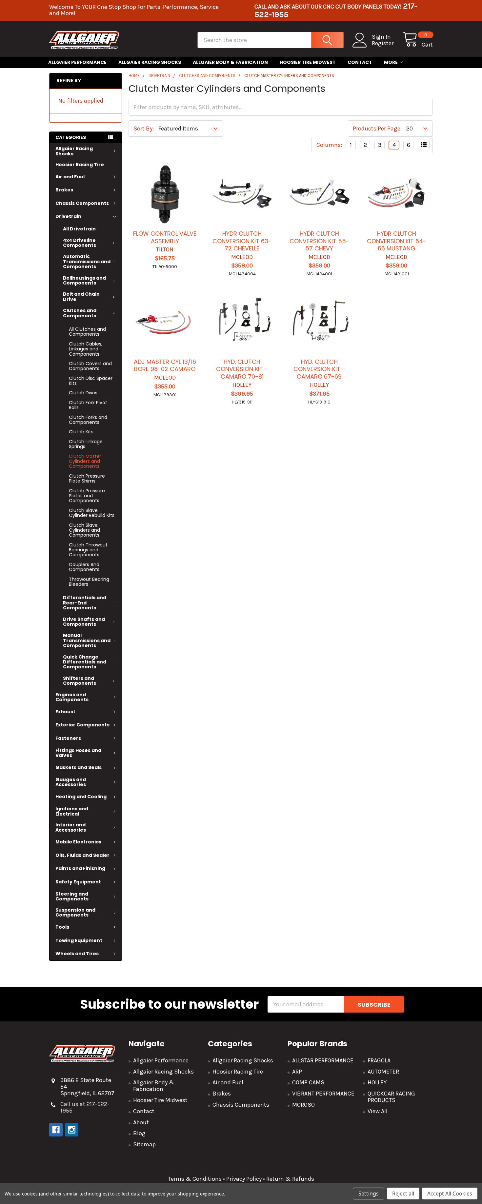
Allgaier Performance (77, 62)
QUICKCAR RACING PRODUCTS (391, 1097)
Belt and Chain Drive (81, 296)
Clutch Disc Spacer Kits (90, 380)
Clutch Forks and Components (88, 419)
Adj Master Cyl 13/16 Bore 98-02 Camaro (165, 365)
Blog (139, 1133)
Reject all (403, 1193)
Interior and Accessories (70, 827)
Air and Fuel (70, 176)
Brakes (64, 190)
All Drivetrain (79, 229)
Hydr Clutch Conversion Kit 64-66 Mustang (396, 240)
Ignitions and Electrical (71, 811)
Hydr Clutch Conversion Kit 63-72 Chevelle (241, 240)
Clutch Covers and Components (90, 366)
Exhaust (65, 711)
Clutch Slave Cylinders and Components (84, 530)
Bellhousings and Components (84, 280)
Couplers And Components (84, 567)
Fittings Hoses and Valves (78, 753)
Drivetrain (68, 216)
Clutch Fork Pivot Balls (88, 405)
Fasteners (68, 738)
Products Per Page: (377, 128)
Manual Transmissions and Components (86, 640)
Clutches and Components (79, 313)
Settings (368, 1193)
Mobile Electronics (78, 842)
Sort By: (143, 128)
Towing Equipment (78, 940)
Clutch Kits (81, 431)
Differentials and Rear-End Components (84, 602)
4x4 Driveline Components (79, 242)
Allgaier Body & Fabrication (230, 62)
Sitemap (144, 1144)
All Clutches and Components (87, 331)
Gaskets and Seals (78, 767)
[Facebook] (56, 1129)
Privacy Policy (244, 1178)
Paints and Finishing (80, 868)
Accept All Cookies (449, 1193)
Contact (360, 62)
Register (382, 43)
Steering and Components (72, 896)
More (391, 62)
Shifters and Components (79, 680)
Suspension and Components (75, 912)
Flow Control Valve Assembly (164, 237)
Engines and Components (72, 697)
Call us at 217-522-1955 (85, 1107)
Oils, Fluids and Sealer (82, 855)
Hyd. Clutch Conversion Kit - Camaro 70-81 (242, 369)
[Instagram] (71, 1129)
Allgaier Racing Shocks (149, 62)
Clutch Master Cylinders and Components (85, 461)
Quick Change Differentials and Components (84, 662)
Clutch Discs (83, 392)
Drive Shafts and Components (84, 621)
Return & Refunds (289, 1178)
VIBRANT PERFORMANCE (323, 1093)
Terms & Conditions (195, 1178)
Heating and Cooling (81, 796)
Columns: (329, 144)
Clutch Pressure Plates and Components (87, 495)
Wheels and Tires (77, 953)
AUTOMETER (383, 1071)
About (141, 1122)
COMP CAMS (308, 1082)
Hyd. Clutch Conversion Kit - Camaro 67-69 (319, 369)
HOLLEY (377, 1082)
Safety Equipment (78, 881)
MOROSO (303, 1104)
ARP (297, 1071)
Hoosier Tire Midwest (308, 62)
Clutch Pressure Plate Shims (87, 478)
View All (378, 1111)
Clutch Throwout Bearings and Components (88, 550)
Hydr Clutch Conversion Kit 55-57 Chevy (319, 240)
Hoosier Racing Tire (79, 164)
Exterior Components (82, 724)
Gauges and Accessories (70, 782)
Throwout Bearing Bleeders (89, 581)
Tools (62, 927)
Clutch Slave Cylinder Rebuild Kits (91, 513)
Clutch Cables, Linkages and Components (85, 349)
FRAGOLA (379, 1060)
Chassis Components (82, 203)
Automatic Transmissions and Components (86, 261)
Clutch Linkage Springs (86, 444)
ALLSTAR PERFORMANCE (322, 1060)
